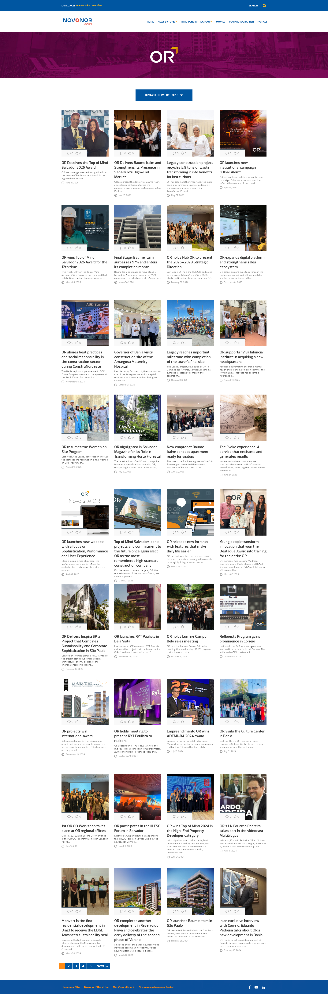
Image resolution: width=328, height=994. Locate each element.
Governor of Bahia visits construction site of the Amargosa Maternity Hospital (133, 359)
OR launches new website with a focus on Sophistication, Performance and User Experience (85, 548)
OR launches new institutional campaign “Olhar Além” (238, 167)
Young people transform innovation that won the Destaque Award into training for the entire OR (243, 548)
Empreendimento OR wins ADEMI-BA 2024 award (188, 733)
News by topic (167, 21)
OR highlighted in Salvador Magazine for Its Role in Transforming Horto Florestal (137, 452)
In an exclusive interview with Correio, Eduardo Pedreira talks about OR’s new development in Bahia (241, 927)
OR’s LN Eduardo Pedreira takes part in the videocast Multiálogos (241, 831)
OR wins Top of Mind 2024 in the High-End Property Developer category (190, 831)
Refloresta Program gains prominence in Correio (240, 639)
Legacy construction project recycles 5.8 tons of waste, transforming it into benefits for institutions (190, 169)
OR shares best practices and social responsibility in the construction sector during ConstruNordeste (83, 359)
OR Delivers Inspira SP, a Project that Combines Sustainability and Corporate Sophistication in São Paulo (84, 643)
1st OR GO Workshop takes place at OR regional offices (84, 828)
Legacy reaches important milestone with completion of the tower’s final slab (189, 357)
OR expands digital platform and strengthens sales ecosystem (242, 262)
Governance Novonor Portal (156, 987)
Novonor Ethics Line (96, 987)
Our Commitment (123, 987)
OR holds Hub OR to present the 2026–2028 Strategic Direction (189, 262)
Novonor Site (71, 987)
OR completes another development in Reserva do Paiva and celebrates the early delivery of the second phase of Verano (137, 930)
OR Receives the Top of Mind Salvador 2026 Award (85, 165)
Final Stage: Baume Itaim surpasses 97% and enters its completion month (135, 262)
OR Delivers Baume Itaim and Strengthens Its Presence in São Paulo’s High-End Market (137, 169)
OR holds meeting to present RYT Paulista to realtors (133, 736)
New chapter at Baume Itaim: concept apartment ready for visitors (188, 452)
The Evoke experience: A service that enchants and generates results (241, 452)
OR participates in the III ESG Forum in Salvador (137, 828)
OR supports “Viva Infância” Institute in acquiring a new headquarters (242, 357)
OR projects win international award (77, 733)
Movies (220, 21)
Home (150, 21)
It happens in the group (196, 21)
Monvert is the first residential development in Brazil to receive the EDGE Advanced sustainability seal (85, 927)
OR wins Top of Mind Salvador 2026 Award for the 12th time (84, 262)
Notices (262, 21)
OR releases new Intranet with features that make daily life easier (187, 546)
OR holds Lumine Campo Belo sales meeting (187, 639)
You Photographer (241, 21)
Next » (102, 966)
